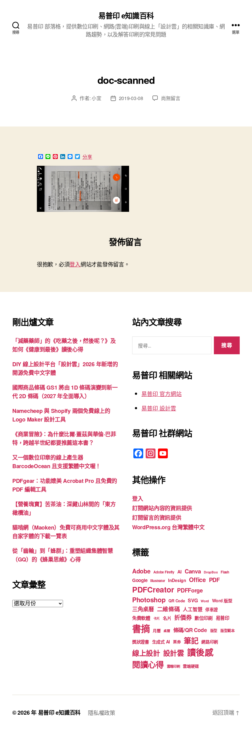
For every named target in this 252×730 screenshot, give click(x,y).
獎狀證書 (140, 642)
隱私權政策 (101, 712)
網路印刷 (209, 642)
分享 (87, 156)
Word (205, 601)
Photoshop (149, 599)
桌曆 (166, 630)
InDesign (177, 580)
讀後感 (200, 652)
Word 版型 (222, 600)
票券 (177, 642)
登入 (74, 264)
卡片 (156, 618)
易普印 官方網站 (161, 394)
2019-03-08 (131, 98)
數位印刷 (204, 618)
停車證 (211, 609)
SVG (193, 600)
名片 (167, 618)
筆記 (191, 640)
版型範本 (227, 630)
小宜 (96, 98)
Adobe (141, 571)
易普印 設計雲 (158, 408)
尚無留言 (170, 98)
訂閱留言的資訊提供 (156, 518)
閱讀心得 (148, 664)
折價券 (182, 617)
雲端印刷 (173, 666)
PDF (214, 580)
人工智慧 (192, 609)
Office (197, 579)
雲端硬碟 (191, 666)
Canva (193, 571)
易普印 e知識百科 (125, 15)
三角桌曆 (143, 609)
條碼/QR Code (190, 630)
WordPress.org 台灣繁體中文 (168, 527)
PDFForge (190, 590)
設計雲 (173, 653)
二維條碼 (168, 609)
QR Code (176, 601)
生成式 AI (161, 642)
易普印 (222, 618)
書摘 (141, 628)
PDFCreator (153, 589)
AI (179, 572)
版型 (213, 630)
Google (139, 580)
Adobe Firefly (163, 572)
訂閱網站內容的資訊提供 (162, 508)
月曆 (156, 630)
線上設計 (146, 653)
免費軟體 (141, 618)
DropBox (211, 572)
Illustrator (157, 580)
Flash (225, 572)
